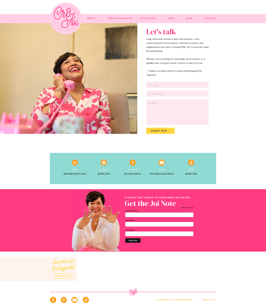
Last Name (130, 230)
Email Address (132, 210)
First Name (130, 220)
